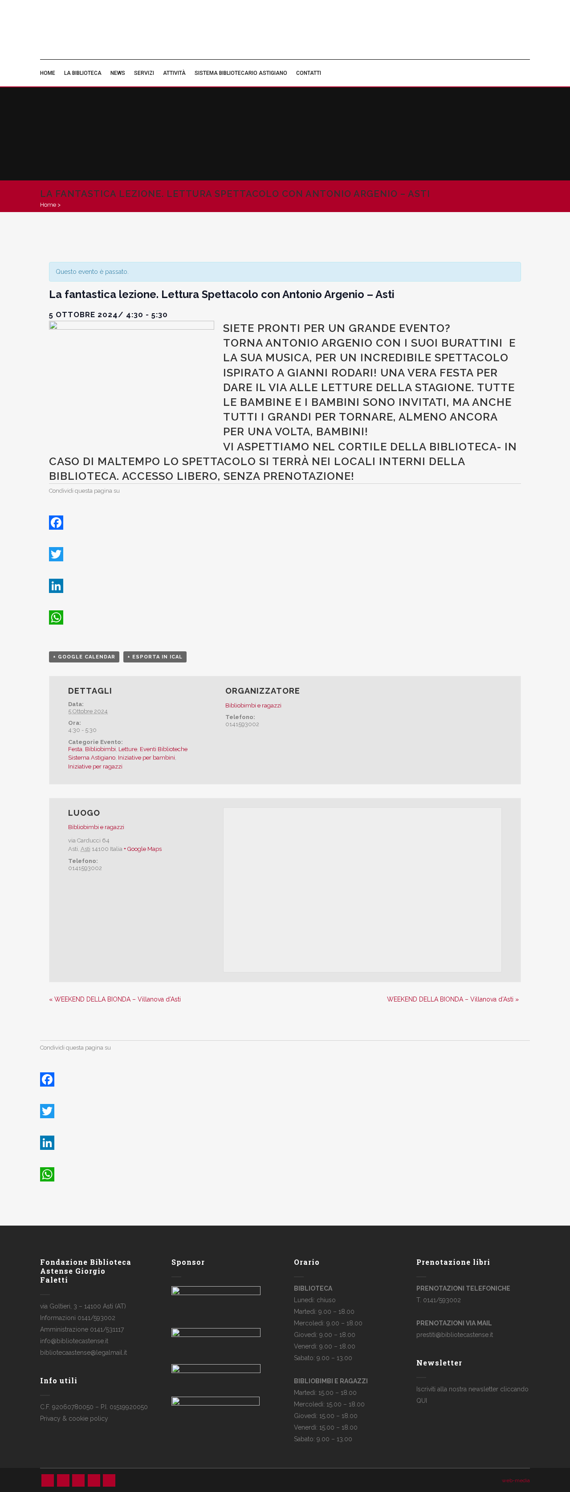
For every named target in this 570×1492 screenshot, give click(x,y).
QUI (421, 1400)
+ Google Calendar (84, 657)
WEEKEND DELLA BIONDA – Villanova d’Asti (115, 999)
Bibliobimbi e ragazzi (253, 705)
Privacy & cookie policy (74, 1418)
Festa (75, 749)
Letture (127, 749)
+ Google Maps (143, 849)
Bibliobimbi (100, 749)
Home (48, 204)
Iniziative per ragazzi (95, 766)
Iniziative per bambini (146, 757)
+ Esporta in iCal (155, 657)
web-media (516, 1480)
